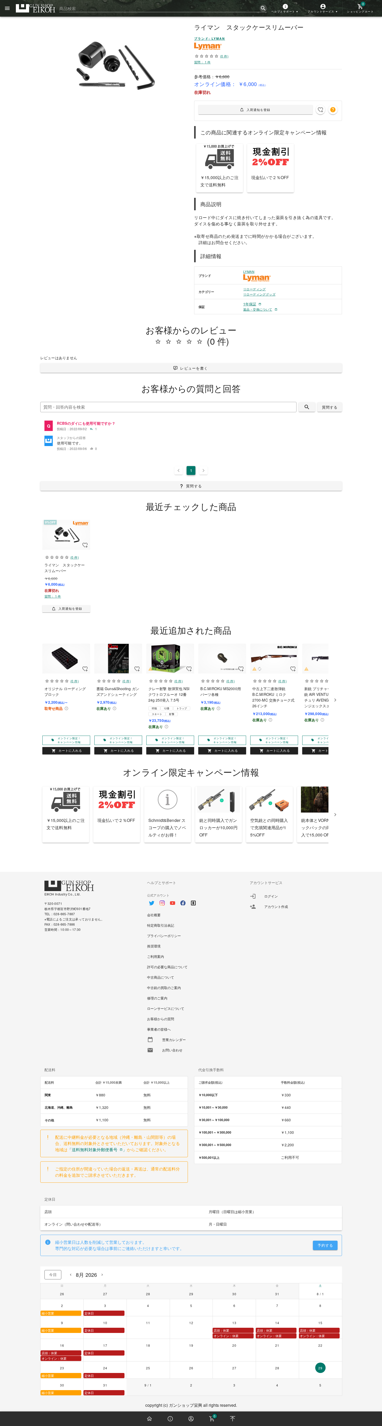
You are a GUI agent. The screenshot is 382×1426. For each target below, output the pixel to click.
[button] (285, 8)
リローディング (254, 289)
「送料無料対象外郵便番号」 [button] (97, 1150)
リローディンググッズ (259, 294)
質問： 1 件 (202, 62)
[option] (191, 900)
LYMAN (248, 271)
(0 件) (224, 56)
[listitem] (191, 426)
